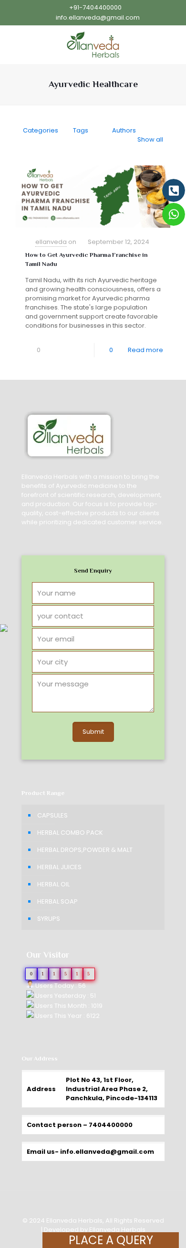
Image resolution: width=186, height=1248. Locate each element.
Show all (150, 139)
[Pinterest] (39, 1243)
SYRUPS (48, 918)
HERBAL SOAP (57, 901)
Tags (80, 130)
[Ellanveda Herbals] (93, 44)
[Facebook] (26, 1243)
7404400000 (111, 1124)
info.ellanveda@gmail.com (98, 17)
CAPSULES (52, 815)
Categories (40, 130)
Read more (145, 349)
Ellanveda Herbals (117, 1229)
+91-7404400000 (95, 7)
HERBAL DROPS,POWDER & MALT (85, 849)
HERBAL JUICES (59, 867)
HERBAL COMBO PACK (70, 832)
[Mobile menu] (173, 44)
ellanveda (51, 241)
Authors (124, 130)
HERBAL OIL (53, 884)
